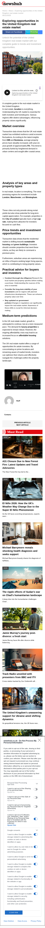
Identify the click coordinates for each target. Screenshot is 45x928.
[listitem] (22, 783)
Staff (18, 401)
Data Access (22, 921)
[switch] (36, 789)
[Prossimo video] (25, 385)
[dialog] (22, 830)
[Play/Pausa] (7, 385)
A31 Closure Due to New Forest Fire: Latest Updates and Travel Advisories (20, 464)
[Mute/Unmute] (10, 385)
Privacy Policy (36, 921)
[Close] (40, 741)
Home (4, 11)
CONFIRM (13, 912)
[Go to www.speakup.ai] (40, 87)
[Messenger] (40, 32)
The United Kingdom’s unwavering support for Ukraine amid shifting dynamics (22, 716)
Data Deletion (9, 921)
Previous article (22, 423)
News (11, 11)
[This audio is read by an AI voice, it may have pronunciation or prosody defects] (37, 90)
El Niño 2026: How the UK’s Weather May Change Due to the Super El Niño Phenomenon (20, 506)
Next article (22, 425)
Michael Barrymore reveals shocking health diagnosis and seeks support (19, 551)
